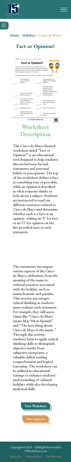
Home (14, 35)
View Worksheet (35, 406)
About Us (15, 456)
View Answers (35, 419)
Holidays (29, 35)
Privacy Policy (33, 456)
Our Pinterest (53, 456)
